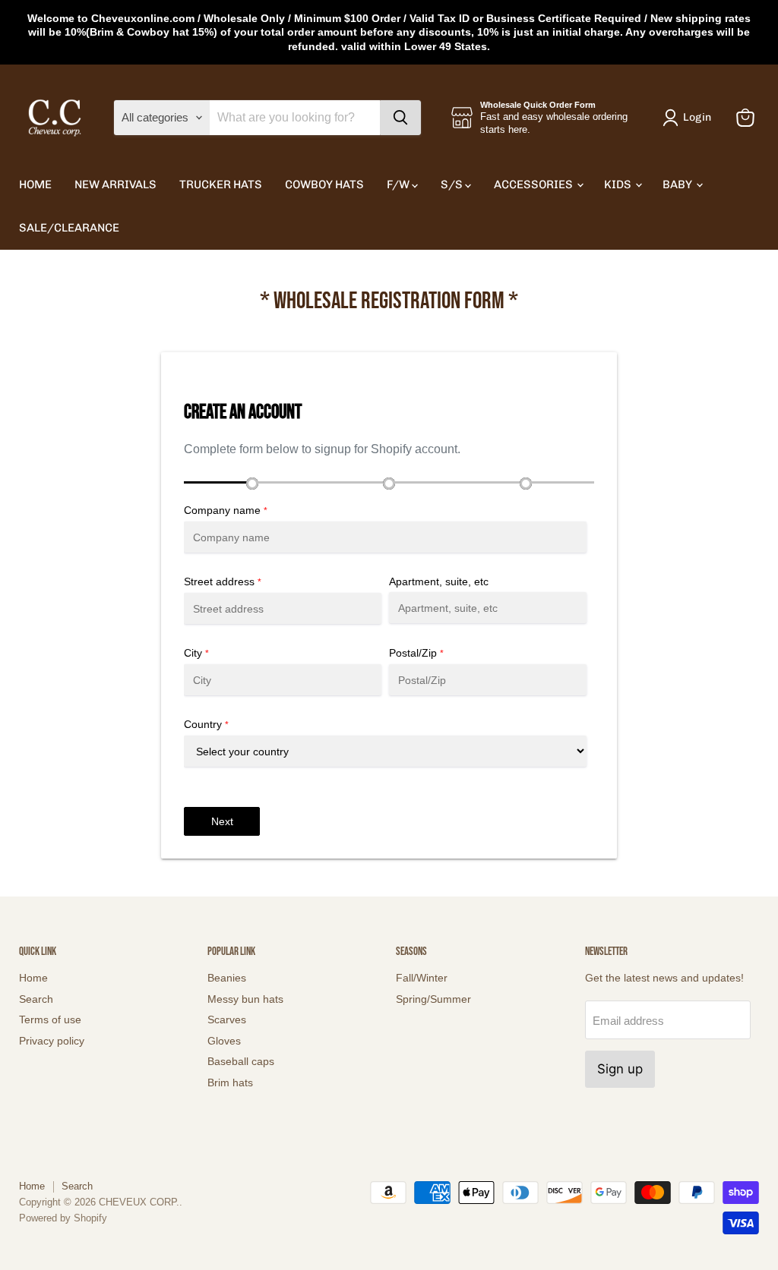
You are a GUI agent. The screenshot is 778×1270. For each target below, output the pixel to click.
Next (222, 821)
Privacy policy (51, 1041)
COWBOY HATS (324, 184)
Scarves (226, 1019)
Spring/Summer (433, 999)
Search (36, 999)
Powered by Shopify (63, 1218)
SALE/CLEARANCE (69, 228)
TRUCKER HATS (220, 184)
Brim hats (230, 1082)
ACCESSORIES (534, 184)
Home (33, 978)
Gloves (224, 1041)
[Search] (400, 117)
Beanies (226, 978)
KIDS (619, 184)
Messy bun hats (245, 999)
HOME (35, 184)
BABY (678, 184)
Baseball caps (240, 1061)
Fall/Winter (422, 978)
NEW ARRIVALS (115, 184)
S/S (453, 184)
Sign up (620, 1068)
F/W (399, 184)
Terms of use (50, 1019)
